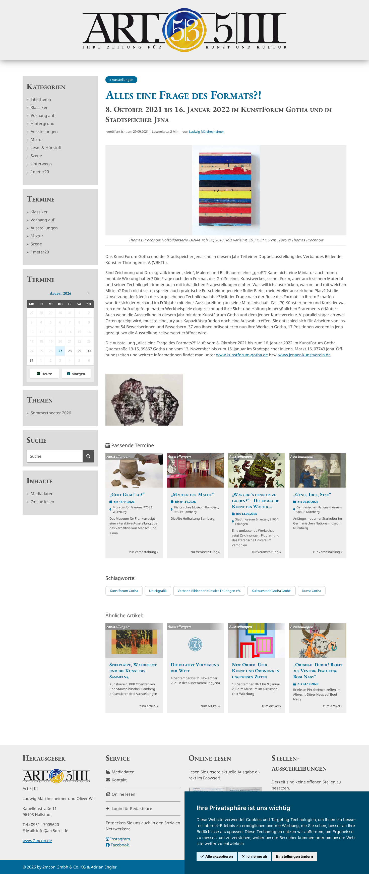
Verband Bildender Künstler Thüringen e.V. (209, 590)
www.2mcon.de (37, 840)
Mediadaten (41, 493)
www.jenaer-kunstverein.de (304, 355)
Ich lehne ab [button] (257, 856)
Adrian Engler (104, 867)
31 (31, 360)
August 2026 (60, 293)
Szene (36, 155)
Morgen (78, 373)
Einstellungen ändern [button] (294, 856)
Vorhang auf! (42, 115)
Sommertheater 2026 (50, 413)
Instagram (119, 839)
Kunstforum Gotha (124, 590)
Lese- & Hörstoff (46, 147)
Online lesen (42, 501)
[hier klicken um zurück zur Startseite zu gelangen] (184, 30)
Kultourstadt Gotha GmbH (271, 590)
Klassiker (39, 107)
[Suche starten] (88, 456)
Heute (46, 373)
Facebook (119, 845)
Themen (40, 399)
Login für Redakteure (131, 808)
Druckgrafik (158, 590)
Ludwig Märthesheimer (206, 131)
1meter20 (39, 171)
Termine (40, 198)
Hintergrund (42, 123)
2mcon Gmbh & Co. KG (64, 867)
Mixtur (36, 139)
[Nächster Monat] (88, 293)
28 (70, 351)
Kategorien (46, 86)
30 (89, 351)
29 (79, 351)
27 (60, 351)
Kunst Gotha (311, 590)
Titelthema (40, 99)
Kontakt (119, 780)
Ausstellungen (44, 131)
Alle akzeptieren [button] (219, 856)
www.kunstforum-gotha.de (242, 355)
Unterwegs (41, 163)
